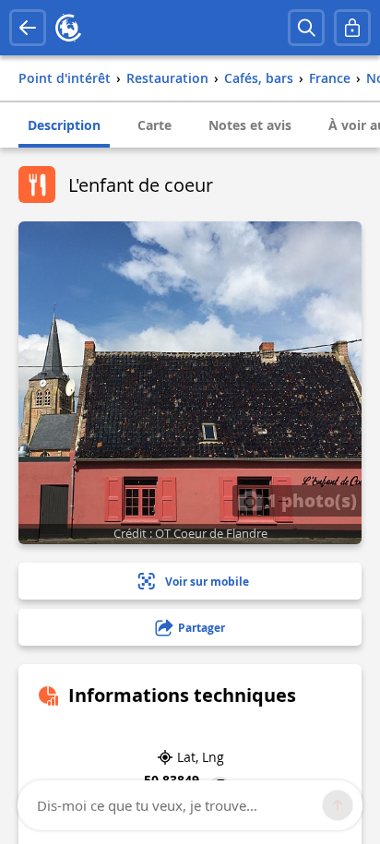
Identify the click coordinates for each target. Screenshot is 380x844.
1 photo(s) (309, 500)
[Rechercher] (306, 27)
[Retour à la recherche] (27, 27)
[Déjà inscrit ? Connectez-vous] (352, 27)
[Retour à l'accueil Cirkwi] (68, 27)
